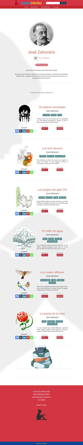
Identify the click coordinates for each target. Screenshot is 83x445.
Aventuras (43, 156)
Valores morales (60, 156)
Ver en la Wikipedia (43, 58)
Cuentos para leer (41, 391)
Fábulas (51, 239)
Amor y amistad (45, 280)
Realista (53, 115)
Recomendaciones (41, 394)
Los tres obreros (52, 148)
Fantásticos (60, 280)
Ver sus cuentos (41, 65)
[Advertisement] (42, 357)
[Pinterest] (28, 131)
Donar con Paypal (41, 443)
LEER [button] (25, 7)
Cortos (56, 197)
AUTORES (56, 7)
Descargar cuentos (41, 397)
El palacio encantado (52, 107)
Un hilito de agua (52, 230)
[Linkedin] (24, 131)
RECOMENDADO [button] (45, 7)
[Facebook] (17, 131)
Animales (41, 197)
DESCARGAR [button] (34, 7)
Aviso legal (41, 405)
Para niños (46, 115)
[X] (20, 131)
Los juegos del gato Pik (52, 189)
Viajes (59, 115)
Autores (41, 400)
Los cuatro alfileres (52, 272)
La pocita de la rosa (52, 313)
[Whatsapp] (31, 131)
